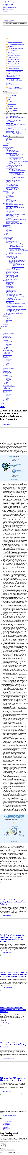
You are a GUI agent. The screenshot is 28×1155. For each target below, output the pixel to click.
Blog (7, 233)
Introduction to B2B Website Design (14, 223)
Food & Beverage (10, 196)
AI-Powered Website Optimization (14, 165)
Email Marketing (7, 915)
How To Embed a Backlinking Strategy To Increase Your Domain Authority (13, 902)
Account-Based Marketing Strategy (14, 204)
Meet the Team (6, 225)
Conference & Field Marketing (13, 180)
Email (1, 1145)
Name (1, 1143)
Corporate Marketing (11, 181)
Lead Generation (10, 211)
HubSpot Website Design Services (17, 159)
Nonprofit (8, 195)
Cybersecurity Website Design (16, 157)
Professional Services (11, 202)
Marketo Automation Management (17, 170)
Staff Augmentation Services (12, 151)
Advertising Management (12, 183)
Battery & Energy (10, 192)
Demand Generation (11, 150)
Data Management (7, 987)
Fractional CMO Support (9, 147)
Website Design (6, 334)
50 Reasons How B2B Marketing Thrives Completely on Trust (12, 1079)
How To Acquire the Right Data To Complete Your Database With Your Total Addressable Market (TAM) (13, 974)
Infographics (9, 230)
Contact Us (5, 234)
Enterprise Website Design (15, 158)
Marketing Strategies (8, 203)
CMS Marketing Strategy (12, 206)
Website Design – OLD (11, 153)
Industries (5, 191)
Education (8, 199)
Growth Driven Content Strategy (13, 210)
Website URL (3, 1147)
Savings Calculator (7, 337)
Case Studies (9, 227)
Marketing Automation (11, 168)
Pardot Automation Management (16, 172)
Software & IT (9, 193)
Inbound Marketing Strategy (12, 222)
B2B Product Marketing (11, 184)
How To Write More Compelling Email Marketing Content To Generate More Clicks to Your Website (12, 938)
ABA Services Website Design (16, 154)
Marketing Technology (8, 1058)
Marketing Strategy (7, 1091)
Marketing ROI (9, 212)
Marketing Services (7, 149)
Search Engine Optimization (12, 188)
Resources (5, 226)
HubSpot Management (14, 173)
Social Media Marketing (11, 189)
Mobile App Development (12, 187)
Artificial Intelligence (11, 200)
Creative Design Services (12, 185)
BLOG (2, 407)
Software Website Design (15, 163)
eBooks (8, 229)
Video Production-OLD (11, 166)
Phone (1, 1148)
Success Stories (6, 336)
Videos (7, 231)
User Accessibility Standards (12, 221)
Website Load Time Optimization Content (16, 219)
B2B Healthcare (10, 197)
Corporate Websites (13, 155)
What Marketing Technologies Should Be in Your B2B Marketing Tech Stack (13, 1010)
